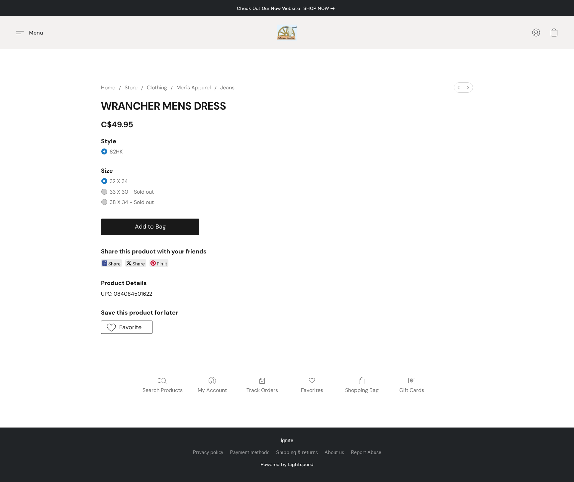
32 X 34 (119, 181)
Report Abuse (366, 452)
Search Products (163, 390)
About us (334, 452)
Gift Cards (411, 390)
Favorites (312, 390)
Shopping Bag (362, 390)
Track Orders (262, 390)
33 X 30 (132, 191)
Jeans (227, 87)
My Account (212, 390)
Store (131, 87)
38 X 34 (132, 202)
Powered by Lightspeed (287, 464)
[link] (320, 8)
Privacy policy (208, 452)
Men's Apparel (193, 87)
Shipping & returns (297, 452)
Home (108, 87)
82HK (116, 151)
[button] (287, 32)
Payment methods (249, 452)
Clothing (157, 87)
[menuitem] (458, 87)
